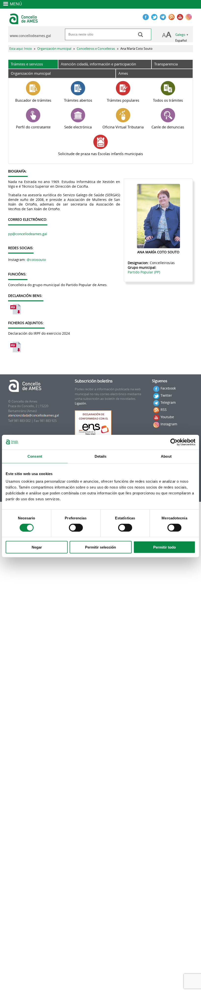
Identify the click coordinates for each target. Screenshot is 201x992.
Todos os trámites (168, 100)
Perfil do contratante (33, 126)
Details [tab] (101, 456)
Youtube (167, 417)
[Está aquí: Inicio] (24, 22)
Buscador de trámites (33, 100)
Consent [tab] (34, 456)
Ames (123, 73)
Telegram (168, 402)
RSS (164, 409)
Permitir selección (100, 547)
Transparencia (166, 63)
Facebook (168, 388)
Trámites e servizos (27, 63)
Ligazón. (81, 403)
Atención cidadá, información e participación (98, 63)
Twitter (166, 395)
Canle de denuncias (167, 126)
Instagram (169, 424)
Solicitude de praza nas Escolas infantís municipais (100, 153)
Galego (180, 35)
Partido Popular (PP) (144, 272)
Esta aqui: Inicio (20, 49)
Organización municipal (54, 49)
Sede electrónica (78, 126)
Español (181, 40)
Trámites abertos (78, 100)
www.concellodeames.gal (30, 36)
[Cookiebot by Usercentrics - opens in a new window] (173, 442)
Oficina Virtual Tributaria (123, 126)
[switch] (76, 527)
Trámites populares (123, 100)
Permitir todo (164, 547)
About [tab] (166, 456)
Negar (37, 547)
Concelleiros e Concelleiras (96, 49)
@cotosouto (36, 259)
